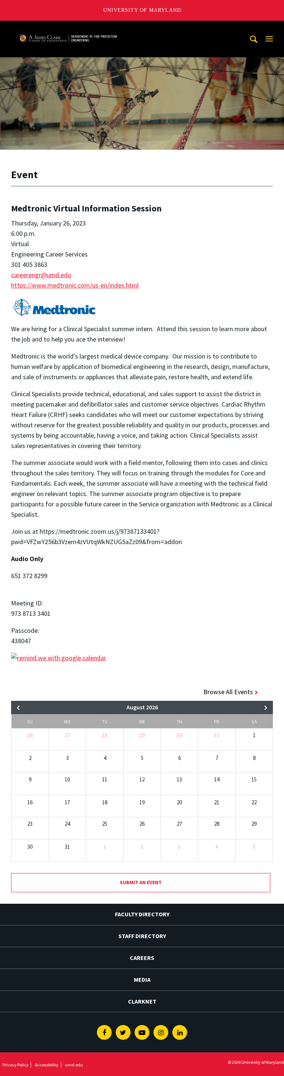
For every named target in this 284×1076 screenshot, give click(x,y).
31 (217, 735)
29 (142, 735)
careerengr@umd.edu (41, 275)
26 (30, 735)
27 (67, 735)
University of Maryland (142, 10)
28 (105, 735)
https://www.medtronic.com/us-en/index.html (75, 285)
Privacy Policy (15, 1064)
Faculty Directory (142, 914)
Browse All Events (228, 692)
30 (179, 735)
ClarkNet (142, 1001)
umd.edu (74, 1064)
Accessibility (46, 1064)
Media (142, 979)
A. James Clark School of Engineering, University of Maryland (67, 27)
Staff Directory (142, 936)
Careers (142, 957)
